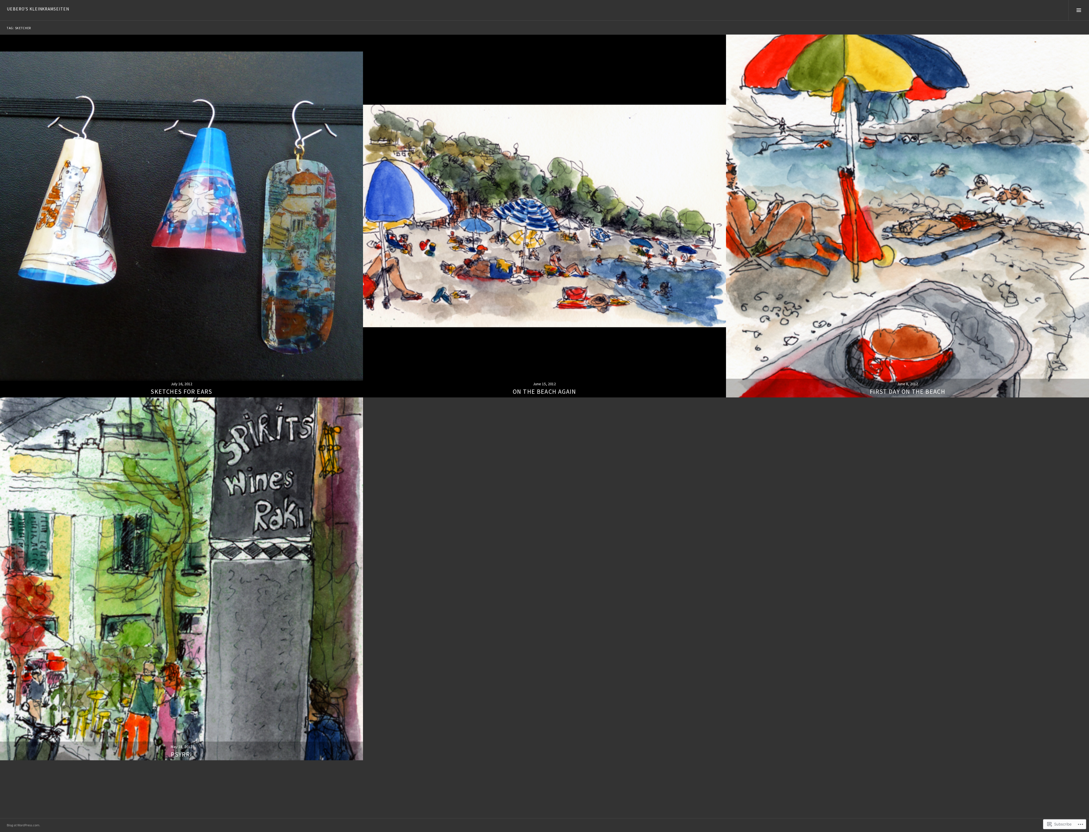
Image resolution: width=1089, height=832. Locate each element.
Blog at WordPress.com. (23, 825)
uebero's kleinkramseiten (38, 9)
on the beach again (544, 391)
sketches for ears (181, 391)
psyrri (181, 754)
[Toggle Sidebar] (1078, 10)
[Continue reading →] (181, 216)
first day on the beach (907, 391)
